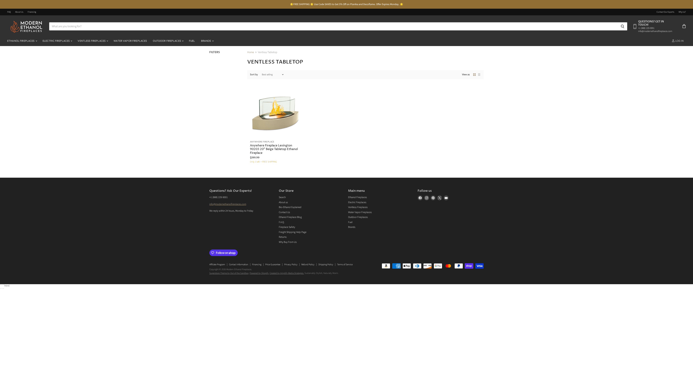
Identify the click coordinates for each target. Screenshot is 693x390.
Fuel (192, 40)
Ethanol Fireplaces (21, 40)
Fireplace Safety (287, 227)
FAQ (9, 12)
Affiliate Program (217, 264)
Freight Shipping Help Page (292, 232)
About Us (19, 12)
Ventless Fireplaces (92, 40)
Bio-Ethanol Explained (290, 207)
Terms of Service (345, 264)
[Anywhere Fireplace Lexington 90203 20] (275, 112)
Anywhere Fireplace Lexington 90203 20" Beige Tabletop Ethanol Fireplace (274, 149)
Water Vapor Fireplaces (130, 40)
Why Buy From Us (288, 242)
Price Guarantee (272, 264)
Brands (206, 40)
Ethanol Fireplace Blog (290, 217)
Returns (283, 237)
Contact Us (284, 212)
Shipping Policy (325, 264)
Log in (679, 40)
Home (250, 52)
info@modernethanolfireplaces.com (227, 204)
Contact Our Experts (665, 12)
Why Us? (682, 12)
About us (283, 202)
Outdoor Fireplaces (167, 40)
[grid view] (474, 74)
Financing (32, 12)
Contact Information (238, 264)
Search (282, 197)
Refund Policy (307, 264)
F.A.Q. (281, 222)
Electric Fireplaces (56, 40)
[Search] (622, 26)
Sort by (254, 74)
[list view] (479, 74)
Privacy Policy (290, 264)
